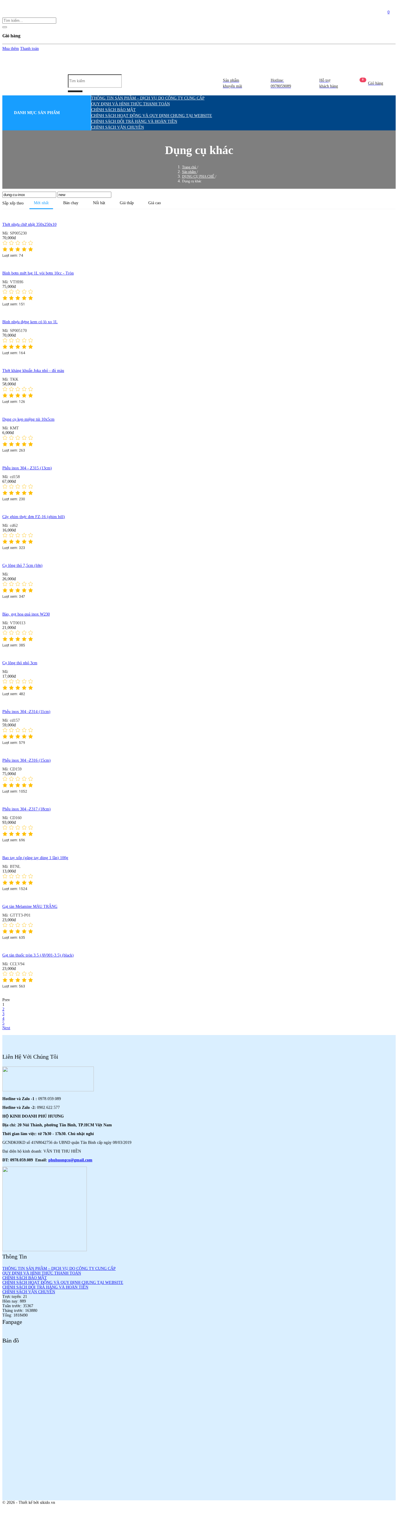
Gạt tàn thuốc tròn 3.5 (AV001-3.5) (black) (38, 955)
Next (6, 1028)
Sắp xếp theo (13, 203)
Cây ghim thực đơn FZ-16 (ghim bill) (33, 517)
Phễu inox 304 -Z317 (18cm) (26, 809)
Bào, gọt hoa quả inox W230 (26, 614)
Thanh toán (29, 48)
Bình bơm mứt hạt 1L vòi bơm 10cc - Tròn (38, 273)
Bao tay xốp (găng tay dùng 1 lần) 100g (35, 858)
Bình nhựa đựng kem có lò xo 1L (30, 322)
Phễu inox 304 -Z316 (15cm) (26, 760)
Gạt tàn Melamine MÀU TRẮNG (29, 906)
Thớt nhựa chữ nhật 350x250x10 (29, 224)
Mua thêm (10, 48)
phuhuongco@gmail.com (70, 1160)
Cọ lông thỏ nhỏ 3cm (19, 663)
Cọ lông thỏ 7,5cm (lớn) (22, 565)
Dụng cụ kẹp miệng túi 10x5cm (28, 419)
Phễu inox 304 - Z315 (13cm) (27, 468)
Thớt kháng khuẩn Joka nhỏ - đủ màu (33, 370)
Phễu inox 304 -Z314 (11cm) (26, 711)
